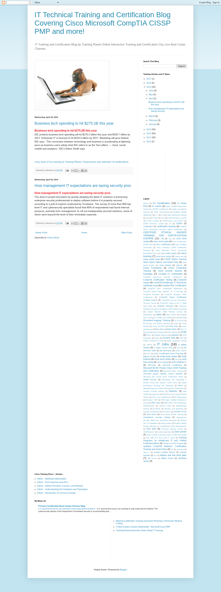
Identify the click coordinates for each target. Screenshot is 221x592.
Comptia (147, 273)
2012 (149, 133)
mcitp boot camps (168, 356)
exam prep (173, 326)
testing (160, 432)
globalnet (175, 335)
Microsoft (152, 365)
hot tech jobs (169, 338)
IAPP (181, 338)
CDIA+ (179, 223)
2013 (149, 129)
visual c (146, 452)
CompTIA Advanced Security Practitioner (162, 277)
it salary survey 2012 (163, 348)
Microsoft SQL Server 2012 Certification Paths (163, 377)
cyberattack (147, 315)
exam (176, 323)
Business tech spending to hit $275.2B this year (74, 123)
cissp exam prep (151, 259)
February (153, 120)
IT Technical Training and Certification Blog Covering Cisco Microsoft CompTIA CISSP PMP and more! (103, 23)
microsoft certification (172, 365)
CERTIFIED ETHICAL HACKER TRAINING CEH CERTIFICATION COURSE (164, 235)
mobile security (150, 380)
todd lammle (180, 432)
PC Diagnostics (180, 397)
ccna (163, 218)
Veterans (180, 449)
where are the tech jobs (173, 455)
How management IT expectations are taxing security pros (83, 185)
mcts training (162, 362)
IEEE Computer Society (176, 341)
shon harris (151, 414)
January (153, 124)
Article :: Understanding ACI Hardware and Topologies (62, 489)
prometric (156, 409)
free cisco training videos (166, 329)
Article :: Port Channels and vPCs (52, 482)
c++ (156, 215)
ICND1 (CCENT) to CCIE (153, 341)
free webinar (173, 332)
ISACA (149, 345)
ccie (147, 218)
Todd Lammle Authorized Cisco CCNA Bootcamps (166, 435)
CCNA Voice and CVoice (173, 221)
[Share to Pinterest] (86, 170)
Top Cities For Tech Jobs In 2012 (160, 438)
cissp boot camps (163, 256)
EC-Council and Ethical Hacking (156, 323)
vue (155, 455)
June (151, 90)
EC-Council (179, 320)
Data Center (171, 315)
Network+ (173, 391)
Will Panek (152, 458)
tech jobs (151, 429)
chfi (162, 238)
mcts (177, 359)
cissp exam (179, 256)
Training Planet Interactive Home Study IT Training (139, 530)
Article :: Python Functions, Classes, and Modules (60, 486)
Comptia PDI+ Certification (174, 285)
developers (179, 318)
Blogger (123, 569)
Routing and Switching (174, 409)
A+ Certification (161, 203)
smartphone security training (156, 417)
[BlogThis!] (76, 170)
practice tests (165, 406)
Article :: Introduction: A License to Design (56, 493)
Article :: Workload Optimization (51, 479)
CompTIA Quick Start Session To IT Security (163, 291)
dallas (159, 314)
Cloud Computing (152, 268)
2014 (149, 87)
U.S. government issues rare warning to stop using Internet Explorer (67, 509)
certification (148, 226)
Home (84, 232)
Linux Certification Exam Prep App (168, 353)
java (178, 348)
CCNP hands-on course (153, 224)
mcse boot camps (162, 359)
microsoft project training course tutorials (162, 374)
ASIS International (161, 212)
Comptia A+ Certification (170, 274)
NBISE (180, 385)
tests (169, 432)
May (151, 94)
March (152, 116)
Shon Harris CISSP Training (172, 414)
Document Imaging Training (156, 320)
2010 (149, 141)
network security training (153, 391)
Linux (148, 354)
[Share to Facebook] (82, 170)
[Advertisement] (193, 170)
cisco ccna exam (161, 241)
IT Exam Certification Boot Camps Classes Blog (61, 506)
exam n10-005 (159, 326)
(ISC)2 (145, 203)
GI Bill (183, 332)
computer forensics (165, 306)
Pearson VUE (151, 400)
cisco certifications (163, 244)
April (151, 98)
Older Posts (126, 232)
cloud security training (170, 271)
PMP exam (155, 403)
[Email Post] (67, 170)
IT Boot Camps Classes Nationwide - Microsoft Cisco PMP (143, 527)
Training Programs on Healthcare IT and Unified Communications (164, 440)
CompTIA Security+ (151, 294)
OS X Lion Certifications (161, 397)
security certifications (151, 412)
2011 (149, 137)
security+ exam (180, 412)
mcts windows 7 (178, 362)
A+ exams (156, 206)
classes (179, 265)
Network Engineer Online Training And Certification (163, 388)
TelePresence (148, 432)
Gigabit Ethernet (161, 335)
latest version (181, 351)
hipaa (157, 338)
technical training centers (172, 429)
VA (172, 449)
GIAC (149, 335)
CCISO (155, 218)
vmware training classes (164, 452)
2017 (149, 79)
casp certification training (176, 215)
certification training (166, 226)
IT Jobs (163, 344)
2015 (149, 83)
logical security (149, 356)
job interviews (166, 350)
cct (170, 224)
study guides (166, 423)
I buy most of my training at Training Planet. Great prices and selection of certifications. (82, 161)
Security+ (166, 412)
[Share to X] (79, 170)
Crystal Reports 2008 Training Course (164, 312)
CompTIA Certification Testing (157, 280)
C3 (162, 215)
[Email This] (72, 170)
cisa (170, 239)
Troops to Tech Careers (173, 443)
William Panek (167, 458)
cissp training (165, 265)
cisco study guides (169, 253)
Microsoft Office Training (174, 371)
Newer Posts (41, 232)
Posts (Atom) (53, 237)
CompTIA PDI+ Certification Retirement (165, 289)
